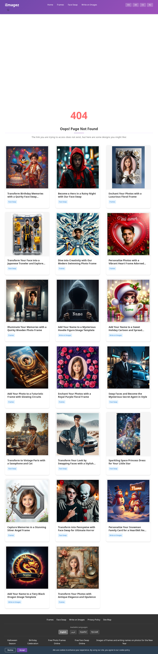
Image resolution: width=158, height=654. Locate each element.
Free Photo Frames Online (57, 642)
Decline (10, 650)
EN (128, 5)
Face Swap (73, 4)
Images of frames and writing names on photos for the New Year (124, 642)
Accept (22, 650)
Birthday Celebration (32, 642)
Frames (60, 4)
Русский (94, 632)
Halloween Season (12, 642)
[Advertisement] (79, 55)
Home (50, 4)
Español (83, 632)
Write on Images (89, 4)
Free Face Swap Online (82, 642)
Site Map (107, 619)
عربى (73, 632)
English (63, 632)
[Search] (8, 10)
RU (150, 5)
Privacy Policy (94, 619)
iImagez (12, 4)
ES (143, 5)
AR (136, 5)
